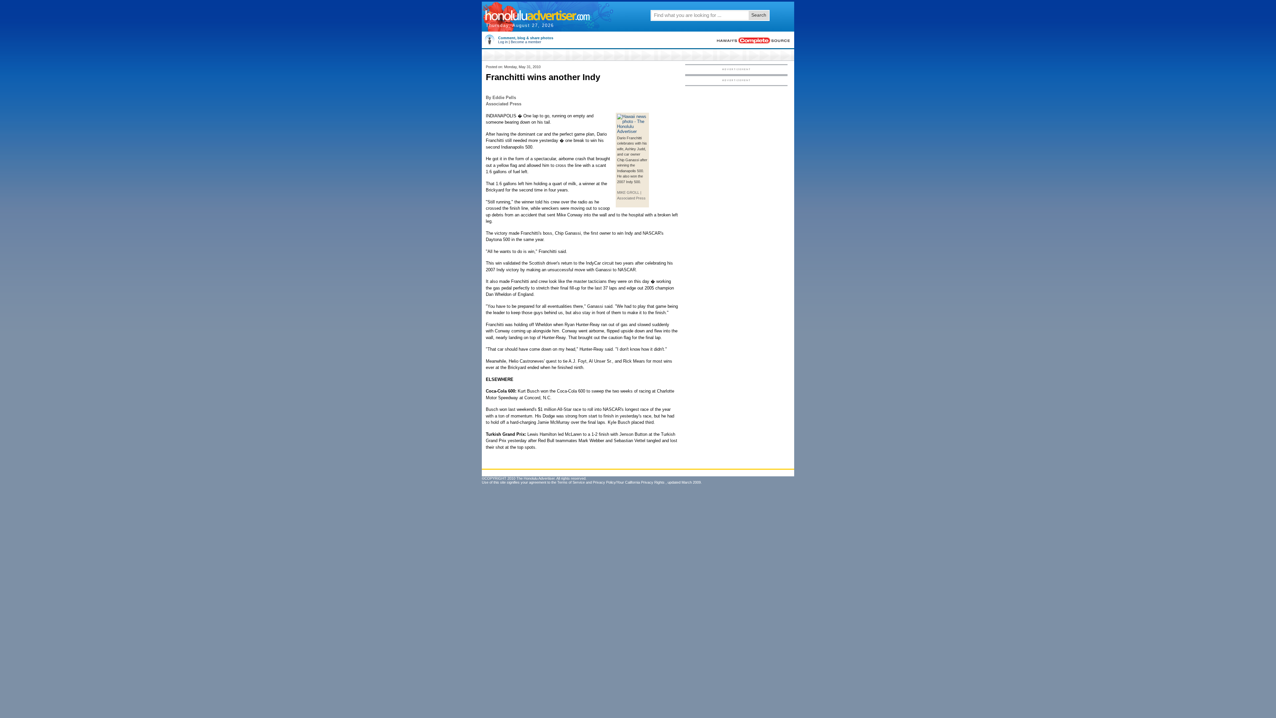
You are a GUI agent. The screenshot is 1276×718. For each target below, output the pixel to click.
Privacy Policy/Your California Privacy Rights (629, 482)
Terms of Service (571, 482)
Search (758, 15)
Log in (503, 42)
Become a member (526, 42)
